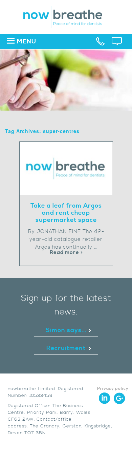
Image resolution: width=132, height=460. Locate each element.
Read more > (66, 252)
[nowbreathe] (66, 24)
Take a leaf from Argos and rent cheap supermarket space (66, 213)
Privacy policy (113, 388)
